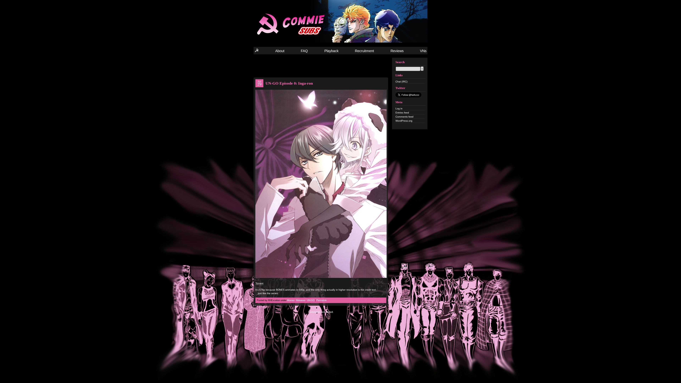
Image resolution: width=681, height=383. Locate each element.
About (279, 51)
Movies (291, 300)
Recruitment (364, 51)
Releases (301, 300)
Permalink (321, 300)
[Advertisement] (320, 66)
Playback (331, 51)
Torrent (259, 283)
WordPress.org (403, 120)
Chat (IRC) (401, 81)
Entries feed (402, 112)
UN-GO (310, 300)
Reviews (397, 51)
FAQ (304, 51)
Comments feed (404, 116)
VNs (423, 51)
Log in (398, 108)
